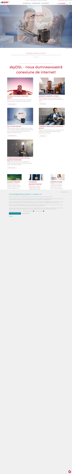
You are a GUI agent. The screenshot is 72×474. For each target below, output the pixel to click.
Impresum (11, 216)
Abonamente (36, 3)
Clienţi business (61, 0)
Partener (66, 0)
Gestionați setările (25, 213)
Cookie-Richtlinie (54, 204)
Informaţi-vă (27, 3)
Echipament (45, 3)
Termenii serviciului (68, 48)
